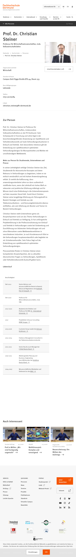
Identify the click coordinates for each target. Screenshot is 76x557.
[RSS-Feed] (69, 507)
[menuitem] (7, 17)
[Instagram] (65, 503)
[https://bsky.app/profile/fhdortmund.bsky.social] (69, 498)
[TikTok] (69, 503)
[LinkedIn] (60, 507)
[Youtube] (60, 503)
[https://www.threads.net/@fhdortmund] (65, 498)
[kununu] (65, 507)
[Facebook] (60, 498)
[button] (11, 478)
